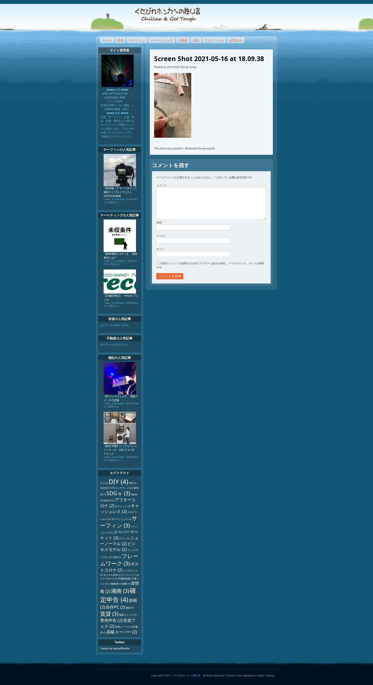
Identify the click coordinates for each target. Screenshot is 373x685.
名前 (160, 222)
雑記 (196, 40)
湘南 (120, 590)
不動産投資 (125, 578)
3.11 (104, 483)
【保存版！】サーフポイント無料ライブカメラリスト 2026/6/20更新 (120, 192)
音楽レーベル (124, 626)
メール (161, 236)
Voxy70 (108, 500)
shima (192, 67)
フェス (132, 550)
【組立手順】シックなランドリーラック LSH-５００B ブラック (120, 450)
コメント (161, 185)
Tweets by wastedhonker (115, 648)
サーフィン (137, 40)
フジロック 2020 (110, 557)
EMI (132, 483)
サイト (160, 249)
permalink (208, 148)
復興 (126, 583)
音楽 (120, 40)
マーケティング (161, 40)
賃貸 (109, 613)
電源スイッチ (127, 614)
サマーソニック (121, 519)
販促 (130, 607)
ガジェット (122, 506)
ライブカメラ (109, 578)
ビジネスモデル (118, 546)
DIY (118, 481)
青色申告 (111, 620)
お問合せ (235, 40)
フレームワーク (119, 559)
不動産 (183, 40)
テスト (124, 538)
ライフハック (130, 574)
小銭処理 (115, 583)
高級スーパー (121, 632)
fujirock (106, 487)
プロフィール (214, 40)
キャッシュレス (119, 508)
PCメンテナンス (122, 487)
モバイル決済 (112, 574)
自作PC (115, 607)
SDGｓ (118, 493)
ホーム (107, 40)
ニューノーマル (119, 540)
